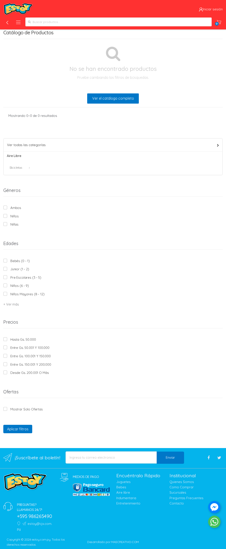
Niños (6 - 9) (19, 286)
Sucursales (178, 492)
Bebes (121, 487)
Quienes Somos (182, 482)
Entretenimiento (128, 503)
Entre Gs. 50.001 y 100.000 (29, 348)
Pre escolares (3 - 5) (25, 277)
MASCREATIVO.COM (125, 542)
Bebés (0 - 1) (20, 261)
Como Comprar (182, 487)
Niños (14, 216)
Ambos (15, 208)
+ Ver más (11, 304)
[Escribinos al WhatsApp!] (214, 523)
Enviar (170, 457)
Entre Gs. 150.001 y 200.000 (30, 364)
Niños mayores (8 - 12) (27, 294)
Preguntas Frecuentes (186, 498)
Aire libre (123, 492)
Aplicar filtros (17, 429)
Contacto (177, 503)
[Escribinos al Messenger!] (214, 508)
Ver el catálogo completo (113, 98)
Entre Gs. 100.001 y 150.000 (30, 356)
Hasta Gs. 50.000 (23, 339)
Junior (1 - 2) (19, 269)
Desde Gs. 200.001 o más (29, 373)
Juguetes (123, 482)
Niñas (14, 224)
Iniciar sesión (213, 9)
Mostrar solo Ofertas (26, 409)
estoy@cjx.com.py (34, 526)
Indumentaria (126, 498)
